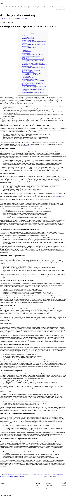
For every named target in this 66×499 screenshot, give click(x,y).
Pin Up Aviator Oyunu (28, 40)
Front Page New (10, 7)
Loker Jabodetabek (53, 7)
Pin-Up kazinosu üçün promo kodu (31, 70)
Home (1, 3)
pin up (28, 145)
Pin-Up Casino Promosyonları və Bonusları (33, 54)
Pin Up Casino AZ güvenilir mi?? (30, 47)
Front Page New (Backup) (22, 7)
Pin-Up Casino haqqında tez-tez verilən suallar (34, 86)
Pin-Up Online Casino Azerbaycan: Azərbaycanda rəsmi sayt (31, 36)
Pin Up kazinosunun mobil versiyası (31, 87)
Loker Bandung (33, 7)
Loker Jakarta (62, 7)
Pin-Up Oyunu (26, 53)
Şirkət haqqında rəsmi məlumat (30, 79)
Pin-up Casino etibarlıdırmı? (29, 85)
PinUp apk (24, 18)
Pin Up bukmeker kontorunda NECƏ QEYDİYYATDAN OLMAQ (31, 74)
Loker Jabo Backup (43, 7)
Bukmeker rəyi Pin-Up (28, 72)
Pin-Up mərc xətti (26, 51)
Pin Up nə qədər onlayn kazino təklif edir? (33, 63)
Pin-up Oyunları (26, 76)
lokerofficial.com (15, 18)
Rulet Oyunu (25, 57)
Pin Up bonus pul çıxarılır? (29, 77)
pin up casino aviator (58, 196)
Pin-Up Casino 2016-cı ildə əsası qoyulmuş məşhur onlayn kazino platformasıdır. (33, 81)
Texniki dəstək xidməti (28, 38)
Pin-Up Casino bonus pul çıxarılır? (31, 56)
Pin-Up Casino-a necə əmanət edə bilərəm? (33, 92)
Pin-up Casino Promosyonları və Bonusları (33, 83)
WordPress (9, 495)
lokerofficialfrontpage (60, 9)
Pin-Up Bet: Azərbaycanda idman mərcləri (33, 59)
